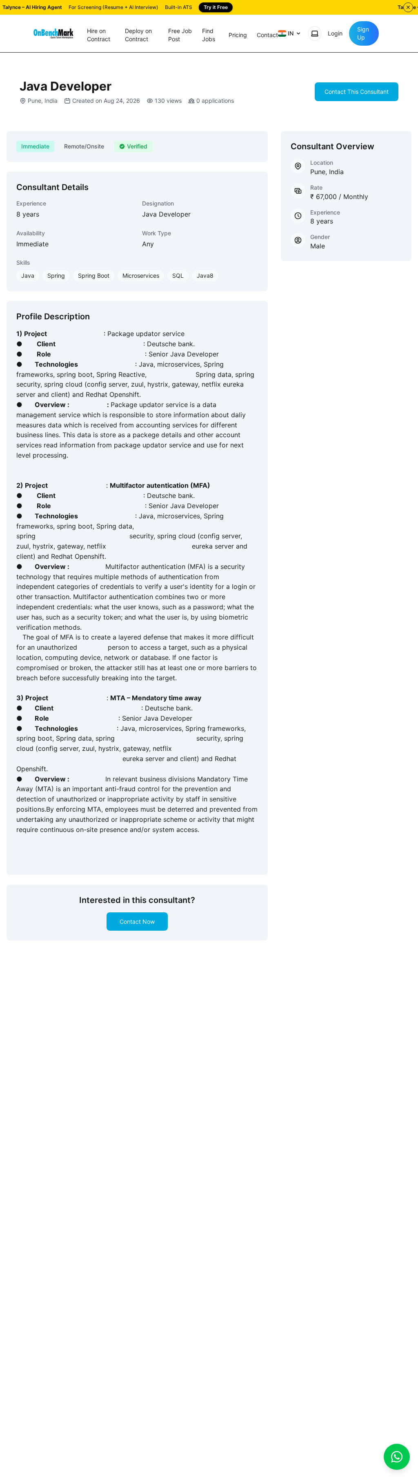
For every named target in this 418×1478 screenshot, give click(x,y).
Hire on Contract (98, 34)
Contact (267, 34)
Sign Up (363, 33)
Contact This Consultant (357, 91)
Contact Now (137, 921)
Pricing (238, 34)
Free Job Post (180, 34)
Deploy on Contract (138, 34)
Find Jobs (208, 34)
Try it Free (216, 7)
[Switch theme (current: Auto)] (314, 33)
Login (335, 33)
